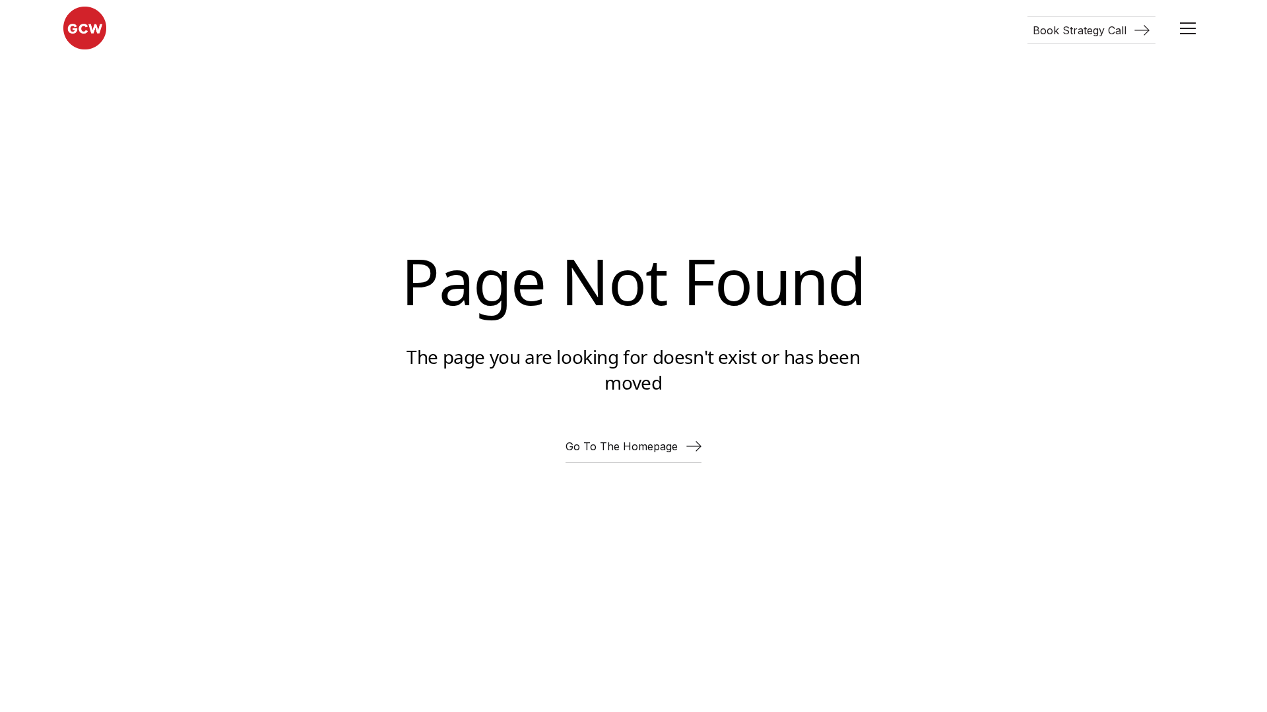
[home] (84, 28)
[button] (1188, 28)
